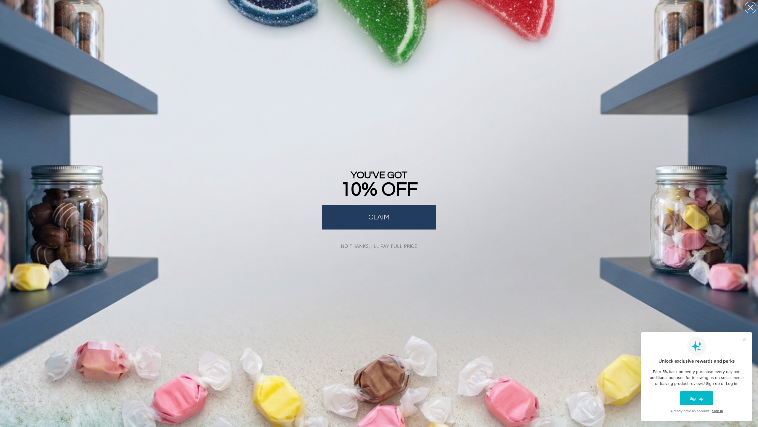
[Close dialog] (750, 7)
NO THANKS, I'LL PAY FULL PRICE (379, 246)
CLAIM (379, 217)
